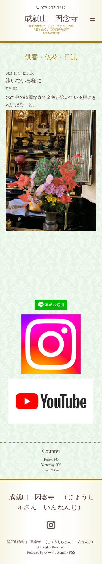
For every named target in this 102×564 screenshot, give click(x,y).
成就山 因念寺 (51, 18)
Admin (61, 553)
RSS (72, 553)
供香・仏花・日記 (51, 57)
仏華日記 (11, 88)
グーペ (49, 553)
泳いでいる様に (23, 81)
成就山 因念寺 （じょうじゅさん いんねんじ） (52, 502)
